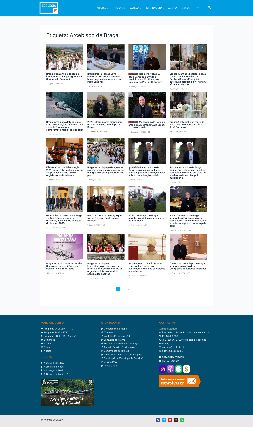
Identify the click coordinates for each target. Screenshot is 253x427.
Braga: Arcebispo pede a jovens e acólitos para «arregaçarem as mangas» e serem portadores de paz (105, 171)
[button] (201, 8)
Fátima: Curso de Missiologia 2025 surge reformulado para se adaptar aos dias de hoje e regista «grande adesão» (64, 171)
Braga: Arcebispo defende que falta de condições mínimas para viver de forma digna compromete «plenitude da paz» (64, 126)
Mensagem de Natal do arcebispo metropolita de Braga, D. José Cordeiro (146, 125)
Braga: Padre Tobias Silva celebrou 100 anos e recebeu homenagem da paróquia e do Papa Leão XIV (104, 77)
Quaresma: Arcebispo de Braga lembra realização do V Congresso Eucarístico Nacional (188, 266)
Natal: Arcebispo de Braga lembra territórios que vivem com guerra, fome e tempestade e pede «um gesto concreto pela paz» (188, 220)
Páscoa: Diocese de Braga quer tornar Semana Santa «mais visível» (105, 218)
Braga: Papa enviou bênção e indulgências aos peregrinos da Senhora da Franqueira (64, 76)
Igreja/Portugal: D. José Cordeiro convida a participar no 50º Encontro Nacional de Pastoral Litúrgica (145, 77)
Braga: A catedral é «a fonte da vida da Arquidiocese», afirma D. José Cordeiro (188, 125)
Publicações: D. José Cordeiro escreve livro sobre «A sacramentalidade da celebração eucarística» (146, 267)
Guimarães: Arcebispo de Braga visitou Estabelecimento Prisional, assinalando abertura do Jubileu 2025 (64, 219)
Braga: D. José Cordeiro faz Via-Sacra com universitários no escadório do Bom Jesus (64, 266)
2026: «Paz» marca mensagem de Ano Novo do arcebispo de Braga (104, 125)
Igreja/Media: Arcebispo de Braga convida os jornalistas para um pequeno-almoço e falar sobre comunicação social (146, 171)
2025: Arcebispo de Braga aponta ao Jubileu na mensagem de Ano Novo (146, 218)
